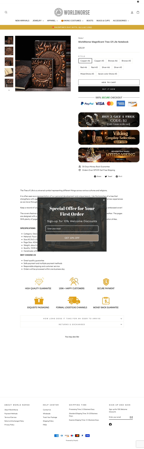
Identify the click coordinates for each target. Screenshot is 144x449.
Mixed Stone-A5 (87, 74)
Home (80, 38)
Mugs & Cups (103, 21)
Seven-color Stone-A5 (107, 74)
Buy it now (108, 89)
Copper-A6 (85, 60)
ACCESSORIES (120, 21)
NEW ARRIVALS (22, 21)
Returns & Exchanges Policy (14, 421)
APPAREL (51, 21)
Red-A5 (94, 67)
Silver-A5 (118, 67)
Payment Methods (10, 414)
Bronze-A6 (112, 60)
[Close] (104, 200)
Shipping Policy (48, 421)
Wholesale (46, 414)
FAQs (45, 425)
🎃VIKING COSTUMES (71, 21)
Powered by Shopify (72, 440)
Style (81, 56)
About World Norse (11, 410)
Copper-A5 (99, 60)
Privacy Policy (9, 425)
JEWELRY (37, 21)
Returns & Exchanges (72, 324)
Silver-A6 (106, 67)
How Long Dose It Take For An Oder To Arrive (72, 319)
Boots (90, 21)
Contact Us (47, 410)
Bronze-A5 (126, 60)
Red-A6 (83, 67)
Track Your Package (50, 417)
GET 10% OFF (72, 238)
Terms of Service (10, 417)
